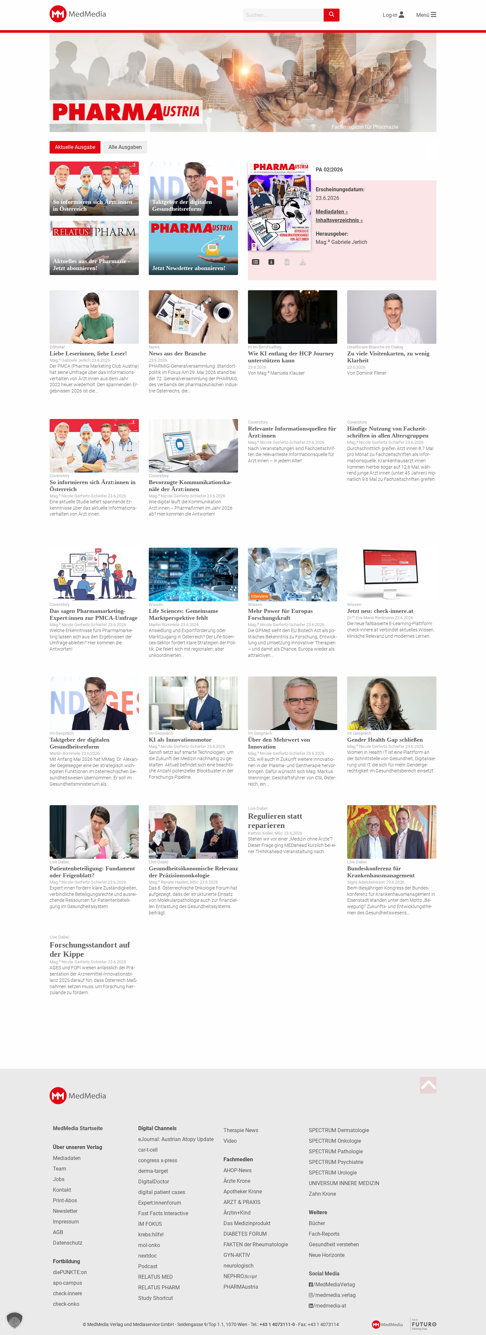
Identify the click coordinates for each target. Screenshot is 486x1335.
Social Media (324, 1273)
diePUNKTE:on (70, 1272)
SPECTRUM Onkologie (335, 1141)
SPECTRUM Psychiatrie (336, 1162)
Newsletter (65, 1211)
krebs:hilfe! (151, 1234)
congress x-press (157, 1160)
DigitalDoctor (153, 1181)
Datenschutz (67, 1243)
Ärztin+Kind (237, 1213)
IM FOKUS (150, 1224)
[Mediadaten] (271, 262)
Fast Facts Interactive (163, 1213)
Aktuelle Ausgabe (75, 147)
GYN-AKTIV (236, 1255)
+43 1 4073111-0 (277, 1324)
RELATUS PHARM (159, 1287)
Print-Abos (65, 1200)
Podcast (147, 1266)
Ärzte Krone (236, 1181)
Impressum (66, 1222)
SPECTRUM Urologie (333, 1173)
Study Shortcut (155, 1298)
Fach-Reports (324, 1234)
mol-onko (149, 1245)
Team (59, 1169)
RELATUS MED (155, 1277)
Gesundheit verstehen (334, 1244)
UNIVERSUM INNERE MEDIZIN (344, 1183)
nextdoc (147, 1256)
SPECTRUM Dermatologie (339, 1130)
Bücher (317, 1223)
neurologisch (238, 1266)
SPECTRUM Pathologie (336, 1151)
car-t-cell (148, 1150)
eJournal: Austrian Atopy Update (176, 1139)
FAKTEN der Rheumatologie (255, 1244)
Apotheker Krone (242, 1191)
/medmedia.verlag (334, 1295)
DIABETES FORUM (245, 1234)
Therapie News (240, 1130)
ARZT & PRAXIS (242, 1202)
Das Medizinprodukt (246, 1223)
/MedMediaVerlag (334, 1284)
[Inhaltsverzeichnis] (256, 262)
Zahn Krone (322, 1194)
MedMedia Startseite (78, 1128)
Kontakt (62, 1190)
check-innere (67, 1293)
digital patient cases (161, 1192)
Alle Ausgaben (125, 147)
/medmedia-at (329, 1306)
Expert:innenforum (159, 1203)
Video (230, 1141)
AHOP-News (237, 1170)
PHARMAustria (240, 1287)
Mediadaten (67, 1158)
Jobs (58, 1179)
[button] (14, 1320)
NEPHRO (240, 1276)
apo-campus (67, 1283)
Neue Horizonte (326, 1255)
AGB (58, 1232)
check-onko (66, 1304)
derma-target (153, 1171)
